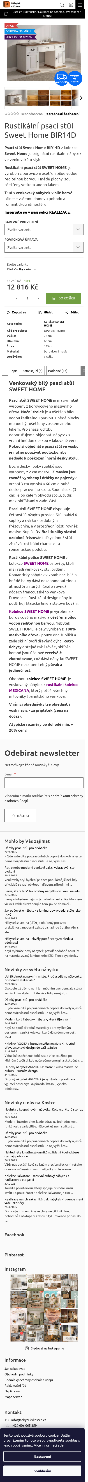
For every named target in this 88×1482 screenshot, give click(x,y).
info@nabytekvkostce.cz (28, 1420)
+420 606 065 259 (24, 1425)
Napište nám (13, 1391)
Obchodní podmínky (19, 1374)
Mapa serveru (14, 1397)
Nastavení (42, 1456)
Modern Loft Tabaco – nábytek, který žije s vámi (38, 1019)
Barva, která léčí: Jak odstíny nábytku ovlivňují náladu (42, 891)
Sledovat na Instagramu (47, 1348)
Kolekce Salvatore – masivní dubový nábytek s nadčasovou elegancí (37, 1177)
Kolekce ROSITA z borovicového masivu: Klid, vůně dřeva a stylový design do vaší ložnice (40, 1045)
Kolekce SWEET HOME (54, 323)
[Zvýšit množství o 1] (38, 298)
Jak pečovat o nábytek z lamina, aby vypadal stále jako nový (43, 912)
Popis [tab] (13, 371)
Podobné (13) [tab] (57, 371)
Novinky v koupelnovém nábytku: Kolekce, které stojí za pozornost (44, 1111)
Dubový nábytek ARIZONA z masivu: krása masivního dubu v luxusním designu (41, 1069)
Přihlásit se (20, 816)
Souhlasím (42, 1470)
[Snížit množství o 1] (16, 298)
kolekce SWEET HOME (46, 678)
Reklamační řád (15, 1385)
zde (61, 1445)
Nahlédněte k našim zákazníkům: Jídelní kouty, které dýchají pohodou (42, 1154)
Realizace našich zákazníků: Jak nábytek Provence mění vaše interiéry (44, 1201)
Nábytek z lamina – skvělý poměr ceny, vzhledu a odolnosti (39, 940)
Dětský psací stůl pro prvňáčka (26, 848)
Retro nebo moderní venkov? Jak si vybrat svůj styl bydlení (40, 869)
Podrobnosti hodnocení (61, 114)
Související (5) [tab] (33, 371)
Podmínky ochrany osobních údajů (29, 1380)
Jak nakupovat (15, 1368)
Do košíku (66, 298)
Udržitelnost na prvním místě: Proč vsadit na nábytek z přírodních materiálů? (43, 978)
